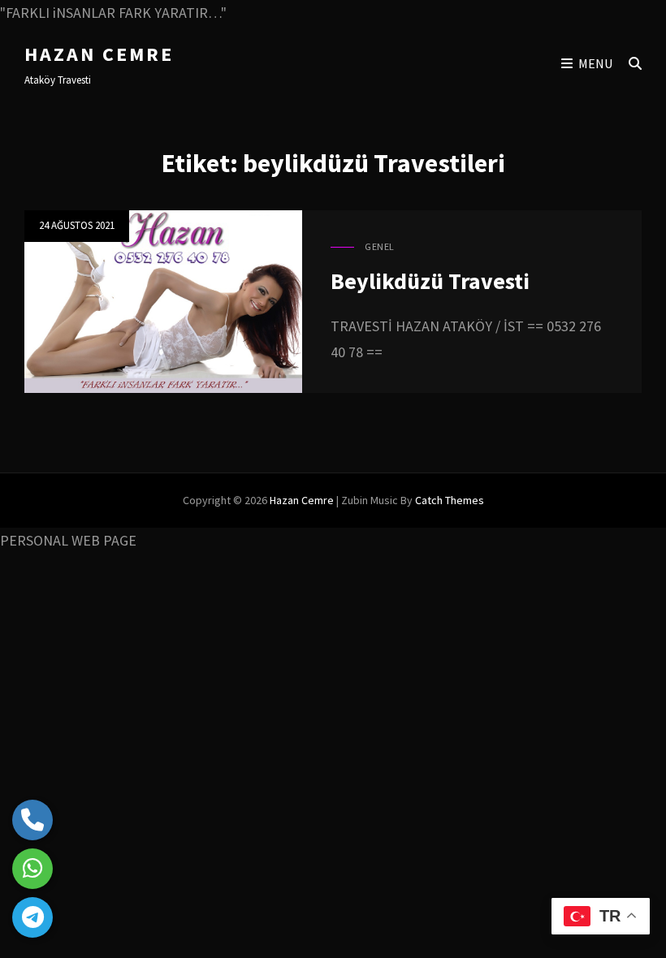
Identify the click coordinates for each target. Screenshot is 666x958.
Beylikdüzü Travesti (430, 281)
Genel (380, 246)
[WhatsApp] (32, 868)
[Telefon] (32, 820)
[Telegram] (32, 917)
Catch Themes (449, 500)
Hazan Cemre (99, 54)
